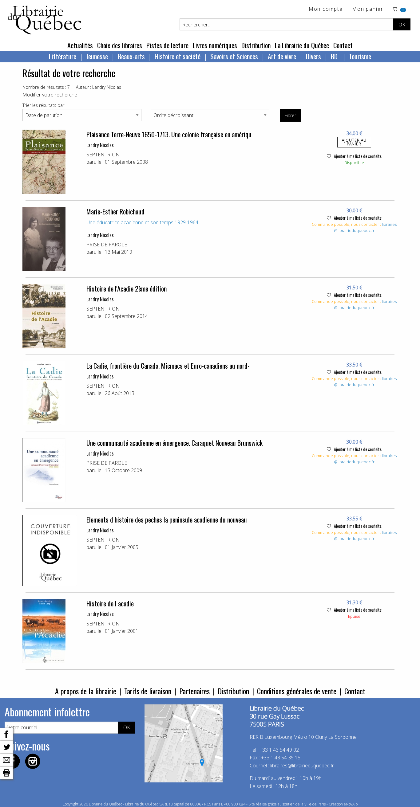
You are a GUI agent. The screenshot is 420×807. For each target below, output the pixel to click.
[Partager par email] (6, 759)
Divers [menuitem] (313, 56)
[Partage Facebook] (6, 733)
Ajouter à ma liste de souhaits (357, 156)
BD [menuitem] (335, 56)
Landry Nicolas (100, 145)
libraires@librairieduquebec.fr (365, 227)
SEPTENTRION (103, 154)
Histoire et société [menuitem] (177, 56)
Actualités (80, 45)
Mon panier (367, 9)
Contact (343, 45)
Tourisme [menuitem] (360, 56)
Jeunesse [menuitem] (97, 56)
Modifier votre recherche (49, 94)
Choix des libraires (119, 45)
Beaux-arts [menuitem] (131, 56)
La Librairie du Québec (302, 45)
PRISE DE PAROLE (106, 244)
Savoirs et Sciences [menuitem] (234, 56)
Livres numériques (215, 45)
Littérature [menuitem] (62, 56)
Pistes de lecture (167, 45)
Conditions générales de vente (296, 690)
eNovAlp (351, 804)
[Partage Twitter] (6, 746)
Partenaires (194, 690)
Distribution (256, 45)
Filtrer (290, 115)
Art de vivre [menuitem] (282, 56)
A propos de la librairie (85, 690)
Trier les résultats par (43, 105)
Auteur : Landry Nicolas (98, 87)
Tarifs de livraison (147, 690)
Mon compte (326, 9)
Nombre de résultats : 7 (46, 87)
